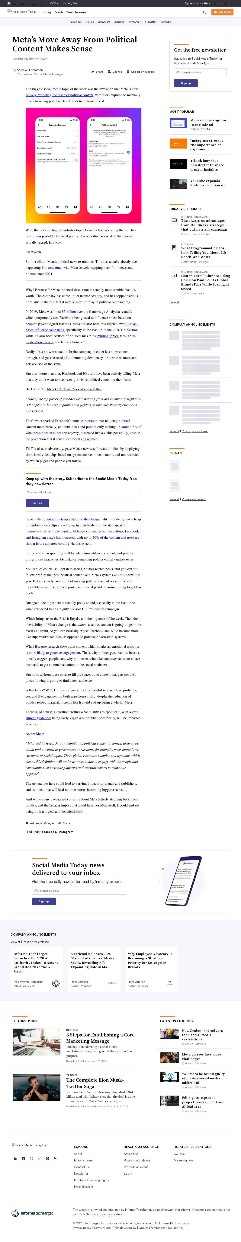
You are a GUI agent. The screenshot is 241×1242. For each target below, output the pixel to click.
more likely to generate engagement (54, 652)
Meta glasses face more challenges (201, 1056)
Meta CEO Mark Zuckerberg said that (74, 389)
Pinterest (135, 21)
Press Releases (76, 12)
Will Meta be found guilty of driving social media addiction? (203, 1078)
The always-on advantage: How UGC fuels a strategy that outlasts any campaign (204, 224)
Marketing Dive (70, 3)
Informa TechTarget (138, 1210)
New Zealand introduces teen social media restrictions (202, 1035)
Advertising (131, 1154)
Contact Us (81, 1167)
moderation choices (39, 342)
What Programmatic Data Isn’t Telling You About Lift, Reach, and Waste (204, 252)
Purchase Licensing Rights (91, 1180)
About (78, 1154)
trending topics (107, 335)
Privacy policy (82, 1228)
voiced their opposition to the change (73, 519)
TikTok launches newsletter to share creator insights (207, 165)
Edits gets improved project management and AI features (203, 1102)
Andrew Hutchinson (30, 70)
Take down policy (124, 1228)
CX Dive (54, 3)
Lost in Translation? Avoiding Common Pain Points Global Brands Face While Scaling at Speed (205, 282)
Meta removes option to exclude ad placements (208, 124)
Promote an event (194, 499)
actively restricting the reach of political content (59, 94)
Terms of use (102, 1228)
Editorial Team (83, 1160)
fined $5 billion (64, 311)
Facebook (76, 21)
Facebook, (50, 832)
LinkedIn (166, 21)
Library (47, 12)
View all (174, 302)
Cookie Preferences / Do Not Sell (161, 1228)
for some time (51, 267)
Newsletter (81, 1173)
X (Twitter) (150, 21)
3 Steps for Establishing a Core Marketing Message (100, 1038)
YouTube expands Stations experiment (207, 183)
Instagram (104, 21)
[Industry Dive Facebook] (23, 1159)
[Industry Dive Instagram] (39, 1159)
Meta (39, 733)
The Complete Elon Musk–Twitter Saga (95, 1083)
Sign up (37, 502)
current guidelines (38, 717)
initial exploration (85, 420)
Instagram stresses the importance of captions (206, 145)
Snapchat (120, 21)
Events (59, 12)
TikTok (90, 21)
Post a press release (195, 431)
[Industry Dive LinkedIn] (15, 1159)
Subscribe (224, 11)
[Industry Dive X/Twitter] (31, 1159)
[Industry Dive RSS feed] (55, 1159)
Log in (128, 1173)
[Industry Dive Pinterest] (47, 1159)
